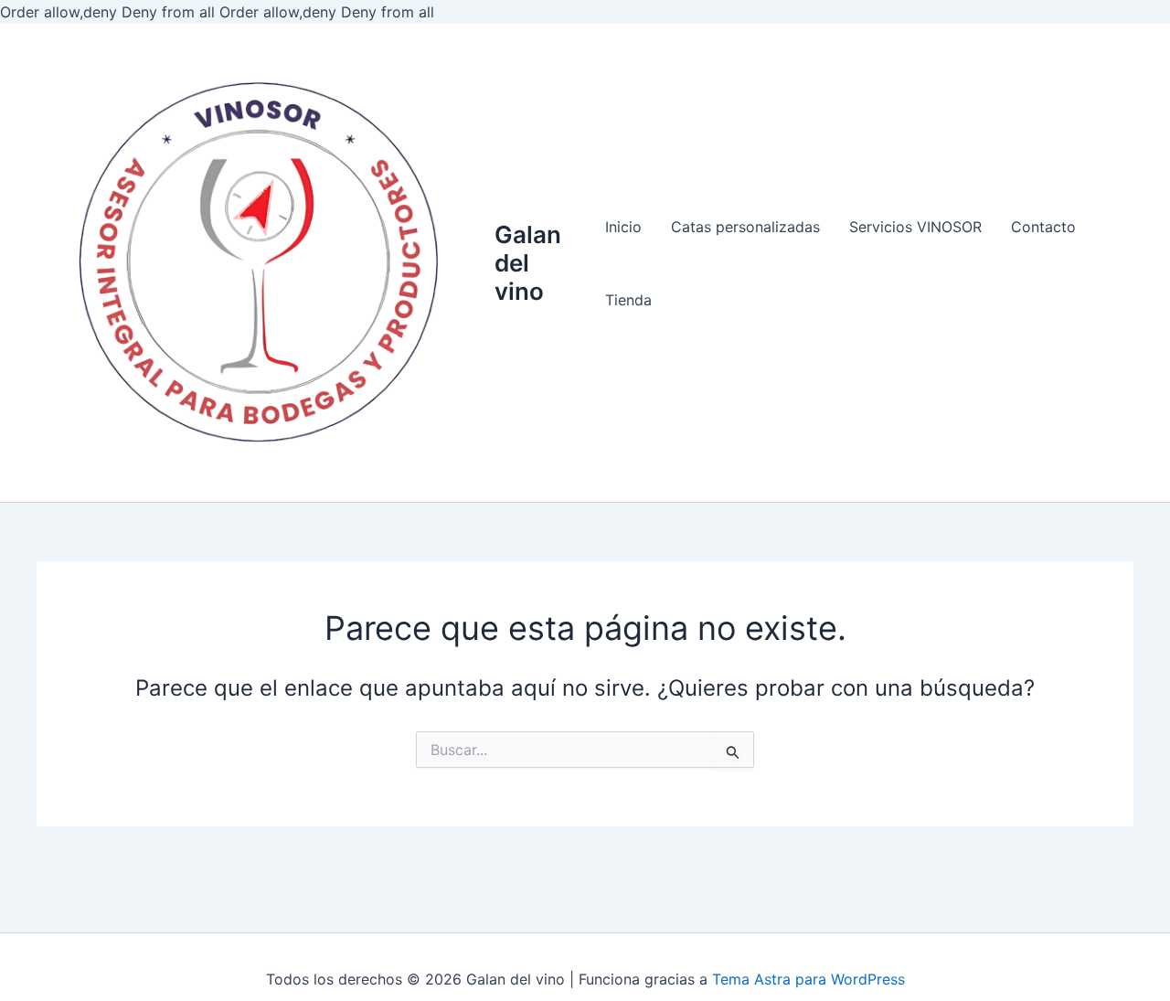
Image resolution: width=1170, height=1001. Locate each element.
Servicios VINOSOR (915, 227)
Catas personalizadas (745, 227)
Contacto (1043, 227)
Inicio (623, 227)
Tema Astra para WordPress (808, 979)
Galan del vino (528, 262)
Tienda (628, 300)
